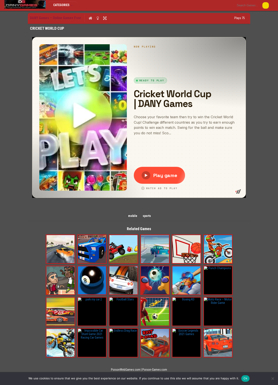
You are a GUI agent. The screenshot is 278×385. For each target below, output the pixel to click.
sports (147, 216)
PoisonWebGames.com (125, 369)
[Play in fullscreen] (105, 18)
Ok (245, 378)
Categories (61, 5)
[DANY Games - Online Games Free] (25, 7)
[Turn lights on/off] (97, 18)
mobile (132, 216)
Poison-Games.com (154, 369)
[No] (272, 378)
